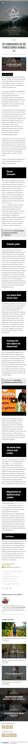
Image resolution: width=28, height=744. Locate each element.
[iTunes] (3, 727)
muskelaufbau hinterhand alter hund (10, 576)
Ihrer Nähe (5, 505)
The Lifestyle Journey (21, 54)
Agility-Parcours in (19, 503)
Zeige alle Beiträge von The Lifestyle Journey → (11, 614)
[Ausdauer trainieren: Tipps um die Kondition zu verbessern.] (14, 629)
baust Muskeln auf (19, 93)
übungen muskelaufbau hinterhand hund (11, 583)
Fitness (14, 40)
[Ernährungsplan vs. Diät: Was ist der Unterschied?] (14, 673)
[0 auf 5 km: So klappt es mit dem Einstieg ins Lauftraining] (14, 651)
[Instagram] (3, 735)
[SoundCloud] (7, 727)
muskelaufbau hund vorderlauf (9, 578)
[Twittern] (7, 588)
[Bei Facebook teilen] (3, 588)
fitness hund (5, 571)
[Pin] (10, 588)
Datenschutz (11, 34)
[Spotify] (11, 727)
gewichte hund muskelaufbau (16, 571)
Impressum (17, 34)
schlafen (11, 463)
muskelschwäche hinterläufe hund (10, 581)
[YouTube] (11, 735)
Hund (20, 101)
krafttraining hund (7, 574)
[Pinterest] (7, 735)
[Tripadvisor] (15, 735)
